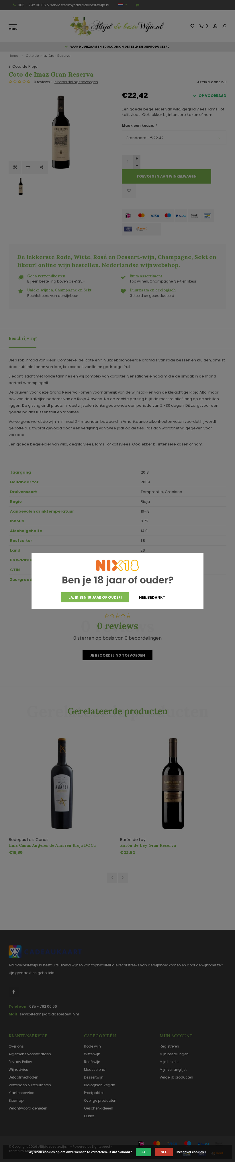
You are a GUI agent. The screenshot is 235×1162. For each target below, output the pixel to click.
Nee (164, 1152)
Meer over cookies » (191, 1152)
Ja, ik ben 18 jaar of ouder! (95, 597)
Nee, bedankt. (152, 597)
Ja (144, 1152)
